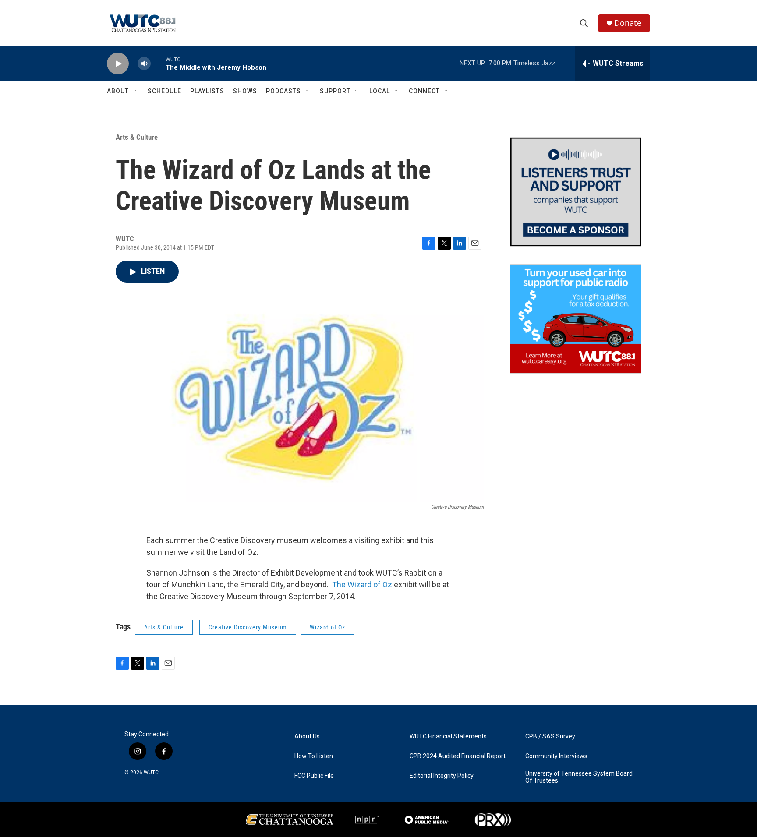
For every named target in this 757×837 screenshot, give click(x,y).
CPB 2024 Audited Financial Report (458, 756)
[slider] (158, 63)
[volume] (144, 64)
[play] (118, 64)
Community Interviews (556, 756)
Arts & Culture (137, 137)
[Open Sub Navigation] (135, 91)
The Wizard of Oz (362, 584)
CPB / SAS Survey (550, 736)
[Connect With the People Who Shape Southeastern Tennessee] (575, 192)
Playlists (207, 91)
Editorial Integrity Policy (442, 776)
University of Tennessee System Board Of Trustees (579, 777)
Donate (627, 23)
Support (335, 91)
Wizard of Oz (327, 627)
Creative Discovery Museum (248, 627)
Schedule (164, 91)
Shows (245, 91)
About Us (307, 736)
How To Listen (313, 756)
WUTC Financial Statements (448, 736)
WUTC (151, 773)
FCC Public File (314, 776)
